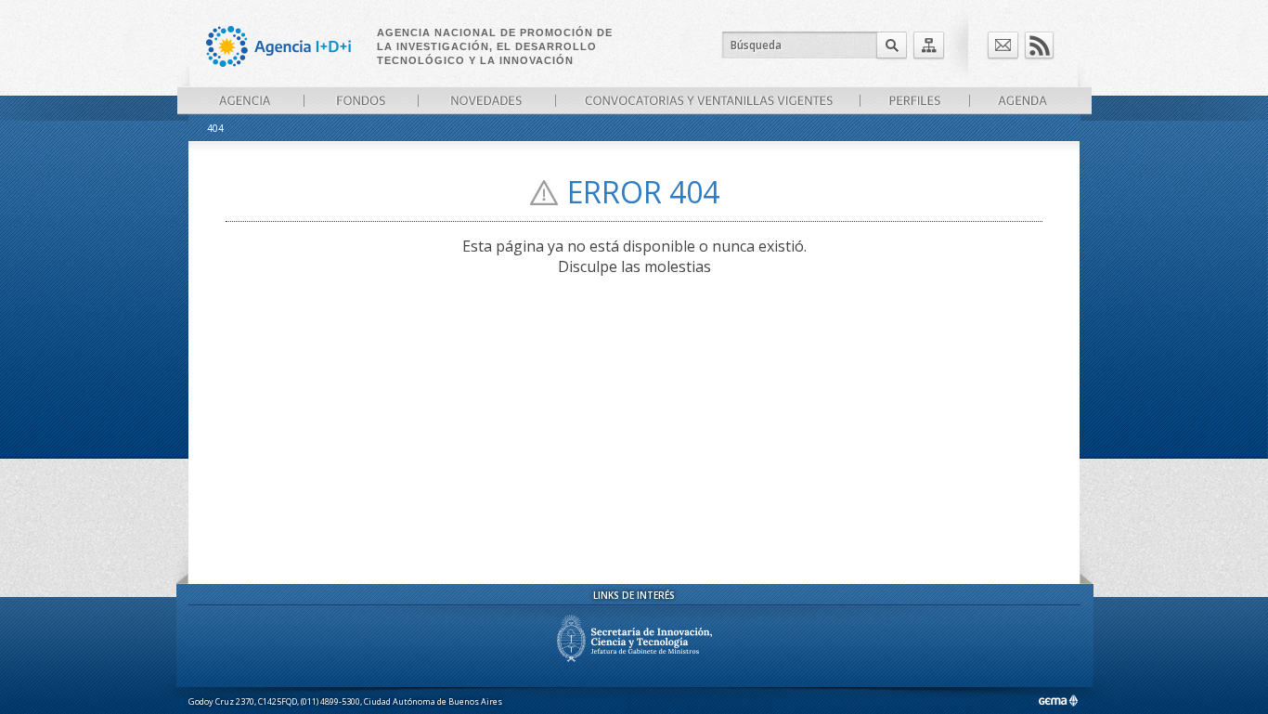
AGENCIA (245, 100)
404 (215, 128)
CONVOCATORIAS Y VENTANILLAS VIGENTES (707, 100)
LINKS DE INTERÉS (634, 595)
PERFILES (914, 100)
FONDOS (361, 100)
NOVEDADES (486, 100)
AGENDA (1022, 100)
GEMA (1058, 701)
